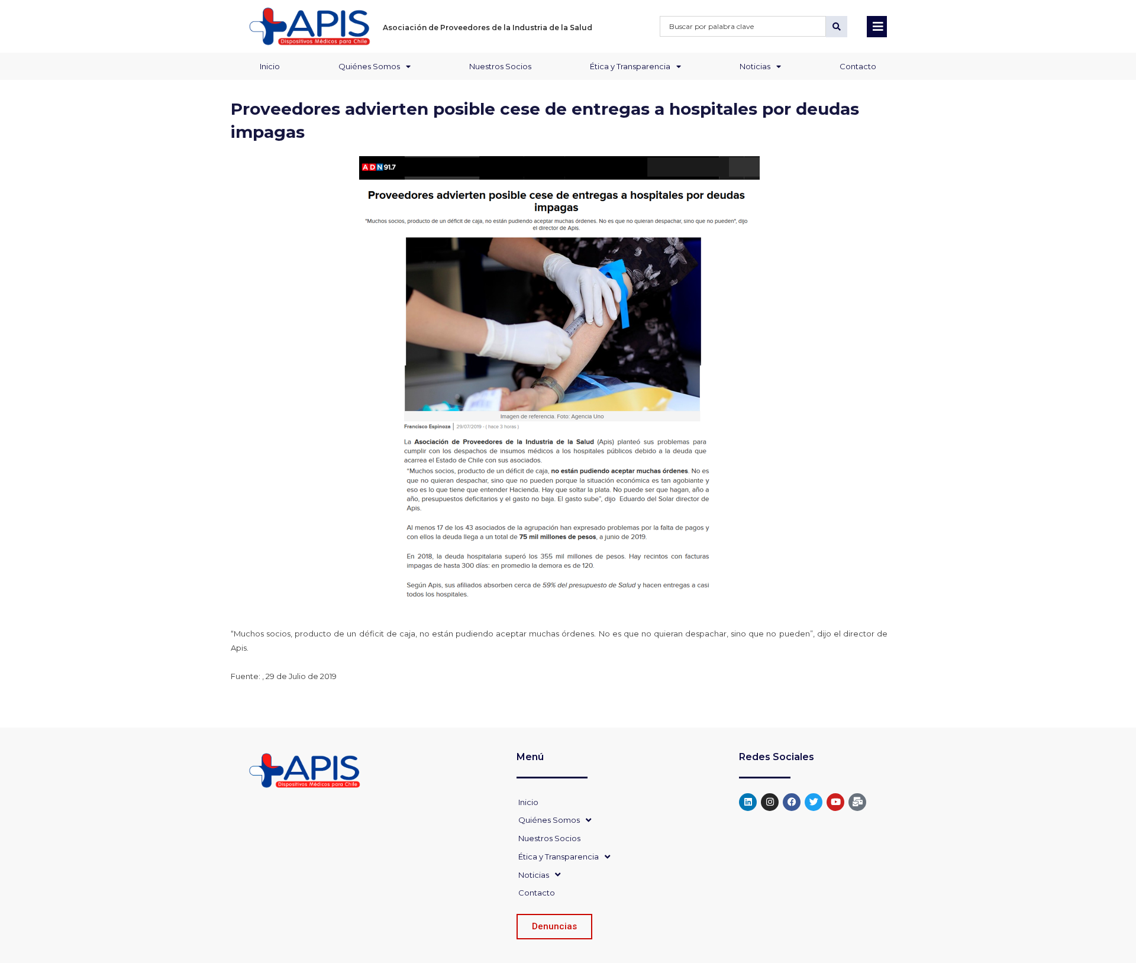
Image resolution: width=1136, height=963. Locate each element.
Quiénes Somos (369, 66)
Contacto (858, 66)
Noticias (755, 66)
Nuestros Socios (500, 66)
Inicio (270, 66)
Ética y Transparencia (630, 66)
